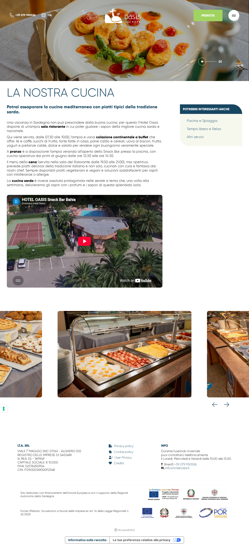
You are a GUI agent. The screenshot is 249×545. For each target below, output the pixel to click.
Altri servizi (195, 137)
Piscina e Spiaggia (202, 121)
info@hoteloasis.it (177, 468)
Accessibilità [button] (126, 530)
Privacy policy (123, 446)
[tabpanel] (124, 40)
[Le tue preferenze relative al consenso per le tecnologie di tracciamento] (3, 408)
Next (226, 404)
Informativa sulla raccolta (87, 540)
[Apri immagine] (124, 354)
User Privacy (123, 457)
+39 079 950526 (25, 15)
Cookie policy (123, 452)
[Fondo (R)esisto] (184, 512)
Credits (119, 463)
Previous (214, 404)
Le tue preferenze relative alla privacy (141, 540)
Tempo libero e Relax (204, 129)
